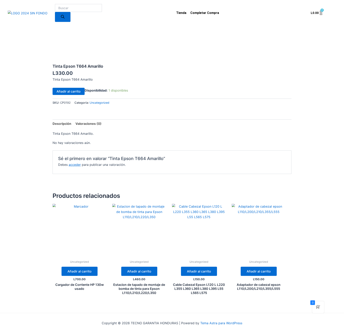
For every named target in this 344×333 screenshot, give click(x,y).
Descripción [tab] (62, 124)
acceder (75, 165)
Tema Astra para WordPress (221, 323)
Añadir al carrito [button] (79, 271)
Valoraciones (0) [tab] (88, 124)
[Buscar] (62, 17)
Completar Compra (204, 13)
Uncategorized (99, 102)
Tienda (181, 13)
